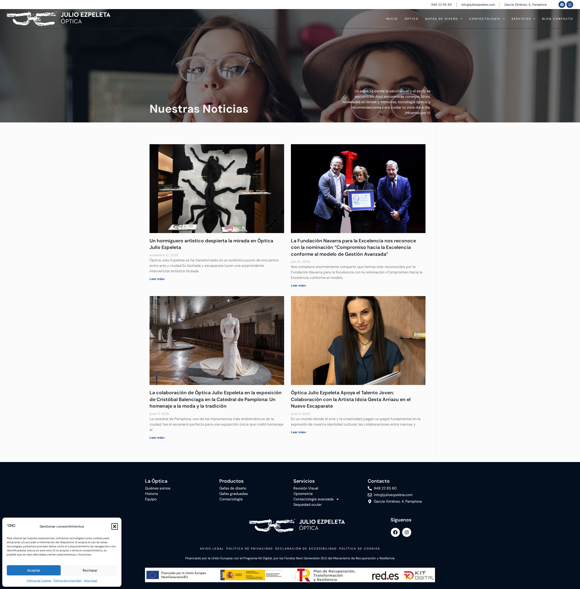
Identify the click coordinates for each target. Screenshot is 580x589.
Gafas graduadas (233, 493)
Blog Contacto (557, 19)
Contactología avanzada (313, 499)
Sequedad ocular (307, 504)
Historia (151, 493)
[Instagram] (569, 4)
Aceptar (33, 570)
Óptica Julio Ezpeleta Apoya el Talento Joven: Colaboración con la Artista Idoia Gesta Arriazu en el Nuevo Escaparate (351, 399)
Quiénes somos (157, 488)
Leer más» (157, 279)
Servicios (521, 19)
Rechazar (90, 570)
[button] (114, 526)
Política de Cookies (39, 580)
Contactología (484, 19)
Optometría (303, 493)
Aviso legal (90, 580)
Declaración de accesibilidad (306, 548)
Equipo (151, 499)
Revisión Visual (305, 488)
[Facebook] (561, 4)
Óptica (411, 19)
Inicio (392, 19)
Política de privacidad (67, 580)
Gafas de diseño (441, 19)
